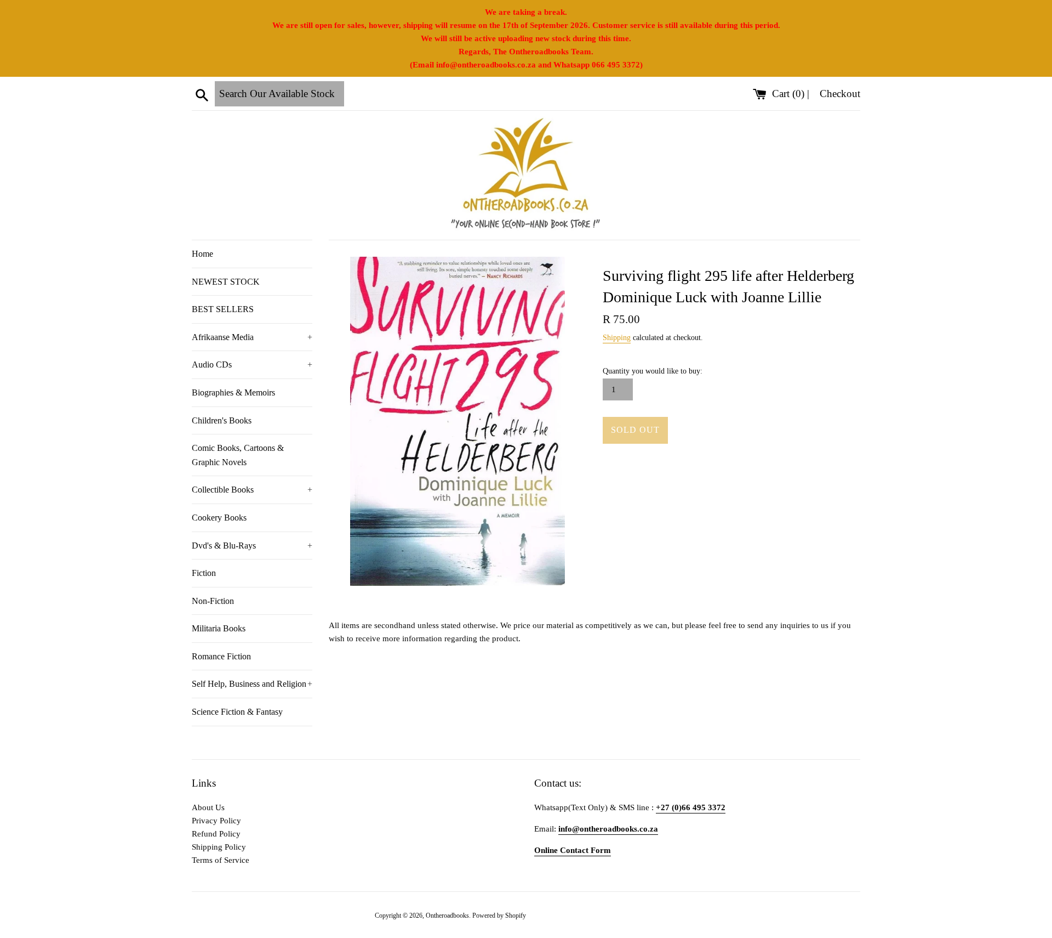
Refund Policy (216, 833)
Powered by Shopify (499, 915)
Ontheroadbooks (447, 915)
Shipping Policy (219, 847)
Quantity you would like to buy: (652, 371)
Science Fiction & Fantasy (237, 711)
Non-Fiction (213, 601)
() (789, 93)
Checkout (840, 93)
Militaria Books (218, 628)
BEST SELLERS (223, 309)
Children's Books (221, 420)
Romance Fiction (221, 656)
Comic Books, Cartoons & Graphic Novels (238, 455)
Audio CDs (252, 364)
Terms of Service (220, 860)
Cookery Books (219, 517)
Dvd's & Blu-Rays (252, 545)
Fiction (204, 573)
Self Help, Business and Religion (252, 683)
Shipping (617, 338)
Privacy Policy (216, 820)
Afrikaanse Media (252, 337)
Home (202, 253)
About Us (208, 807)
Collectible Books (252, 489)
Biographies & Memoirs (233, 392)
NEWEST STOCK (226, 281)
